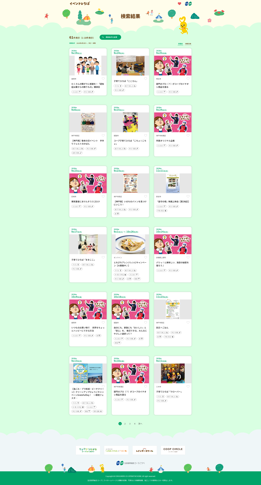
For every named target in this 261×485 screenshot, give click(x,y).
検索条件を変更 (111, 37)
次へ (140, 423)
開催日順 (188, 44)
